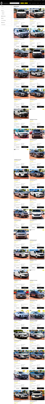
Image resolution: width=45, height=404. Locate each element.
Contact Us (24, 26)
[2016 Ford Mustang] (37, 194)
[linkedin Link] (43, 0)
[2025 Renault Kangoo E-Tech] (37, 53)
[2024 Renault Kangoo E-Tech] (21, 13)
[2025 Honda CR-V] (37, 355)
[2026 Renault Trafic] (37, 214)
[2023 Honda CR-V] (37, 154)
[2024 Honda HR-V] (37, 335)
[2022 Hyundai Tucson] (37, 295)
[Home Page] (1, 3)
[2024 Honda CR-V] (21, 53)
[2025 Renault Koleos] (21, 335)
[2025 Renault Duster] (21, 73)
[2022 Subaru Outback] (37, 315)
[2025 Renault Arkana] (37, 73)
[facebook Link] (42, 0)
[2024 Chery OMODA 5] (21, 315)
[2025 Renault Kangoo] (21, 114)
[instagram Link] (44, 0)
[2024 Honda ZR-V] (21, 174)
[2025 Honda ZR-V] (21, 254)
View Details (17, 26)
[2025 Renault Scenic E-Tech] (21, 295)
